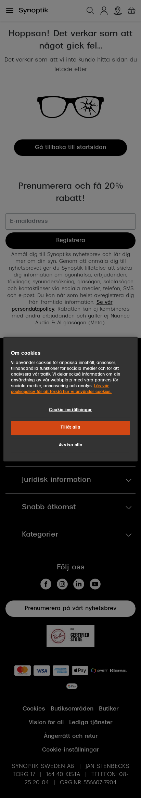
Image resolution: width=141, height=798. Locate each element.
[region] (70, 399)
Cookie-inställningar (70, 410)
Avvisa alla (70, 445)
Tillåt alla (70, 428)
